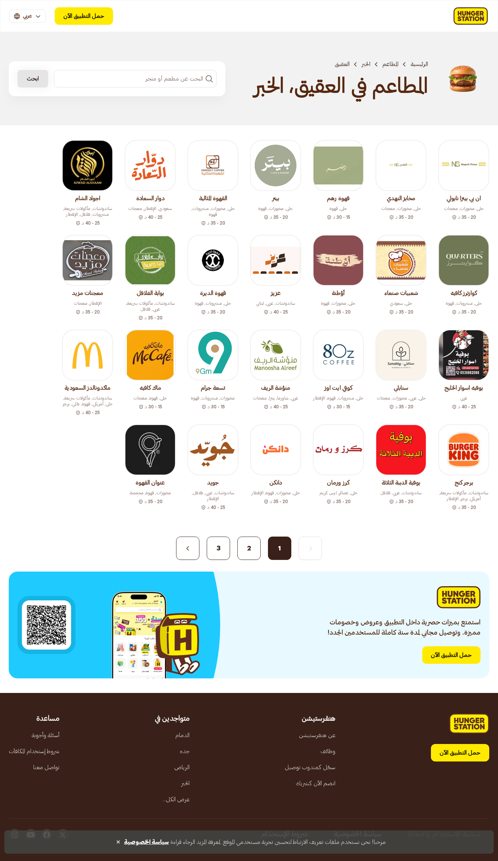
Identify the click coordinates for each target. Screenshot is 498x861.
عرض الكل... (176, 799)
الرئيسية (419, 64)
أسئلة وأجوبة (45, 735)
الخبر (366, 64)
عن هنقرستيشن (317, 735)
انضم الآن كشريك (315, 783)
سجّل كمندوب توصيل (310, 767)
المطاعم (390, 64)
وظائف (327, 751)
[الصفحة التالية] (187, 548)
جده (185, 751)
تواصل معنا (46, 767)
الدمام (182, 735)
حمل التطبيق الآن (83, 16)
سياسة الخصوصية (146, 842)
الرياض (182, 767)
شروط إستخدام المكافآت (34, 751)
